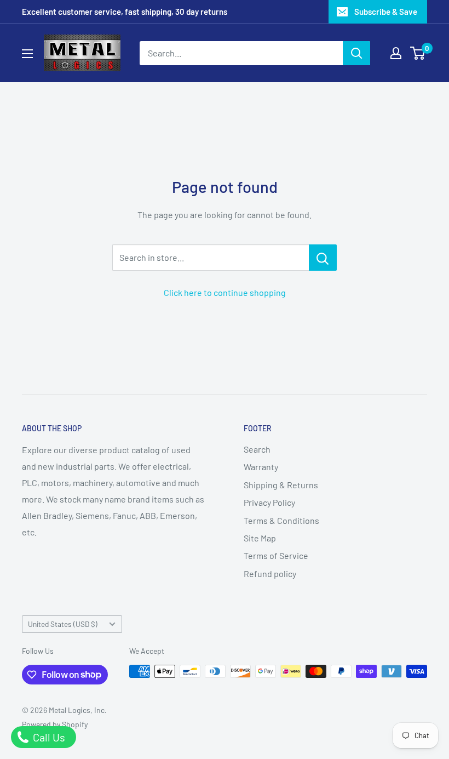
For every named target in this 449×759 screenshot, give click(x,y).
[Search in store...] (323, 257)
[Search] (356, 53)
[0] (418, 53)
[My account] (395, 53)
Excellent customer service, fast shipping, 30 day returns (124, 11)
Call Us (48, 737)
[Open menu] (27, 53)
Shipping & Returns (281, 485)
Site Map (260, 538)
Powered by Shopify (55, 724)
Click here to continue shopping (225, 292)
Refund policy (270, 573)
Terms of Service (276, 555)
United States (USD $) (62, 624)
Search (257, 449)
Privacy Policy (269, 502)
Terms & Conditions (281, 520)
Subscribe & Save (385, 11)
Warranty (261, 466)
